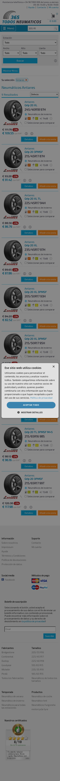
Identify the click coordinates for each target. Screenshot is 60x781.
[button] (30, 412)
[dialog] (30, 390)
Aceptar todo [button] (31, 405)
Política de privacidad (41, 397)
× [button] (53, 366)
